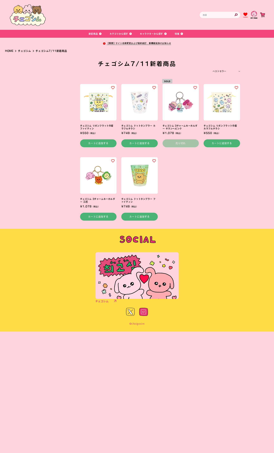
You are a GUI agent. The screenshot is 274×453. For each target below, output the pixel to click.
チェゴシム (24, 51)
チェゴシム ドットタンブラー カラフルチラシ (138, 127)
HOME (9, 51)
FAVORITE (245, 17)
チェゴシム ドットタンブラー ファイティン (138, 200)
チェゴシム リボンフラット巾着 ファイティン (96, 127)
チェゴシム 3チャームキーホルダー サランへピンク (180, 127)
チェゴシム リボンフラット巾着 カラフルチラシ (220, 127)
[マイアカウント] (254, 14)
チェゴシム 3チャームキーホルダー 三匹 (97, 200)
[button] (95, 34)
